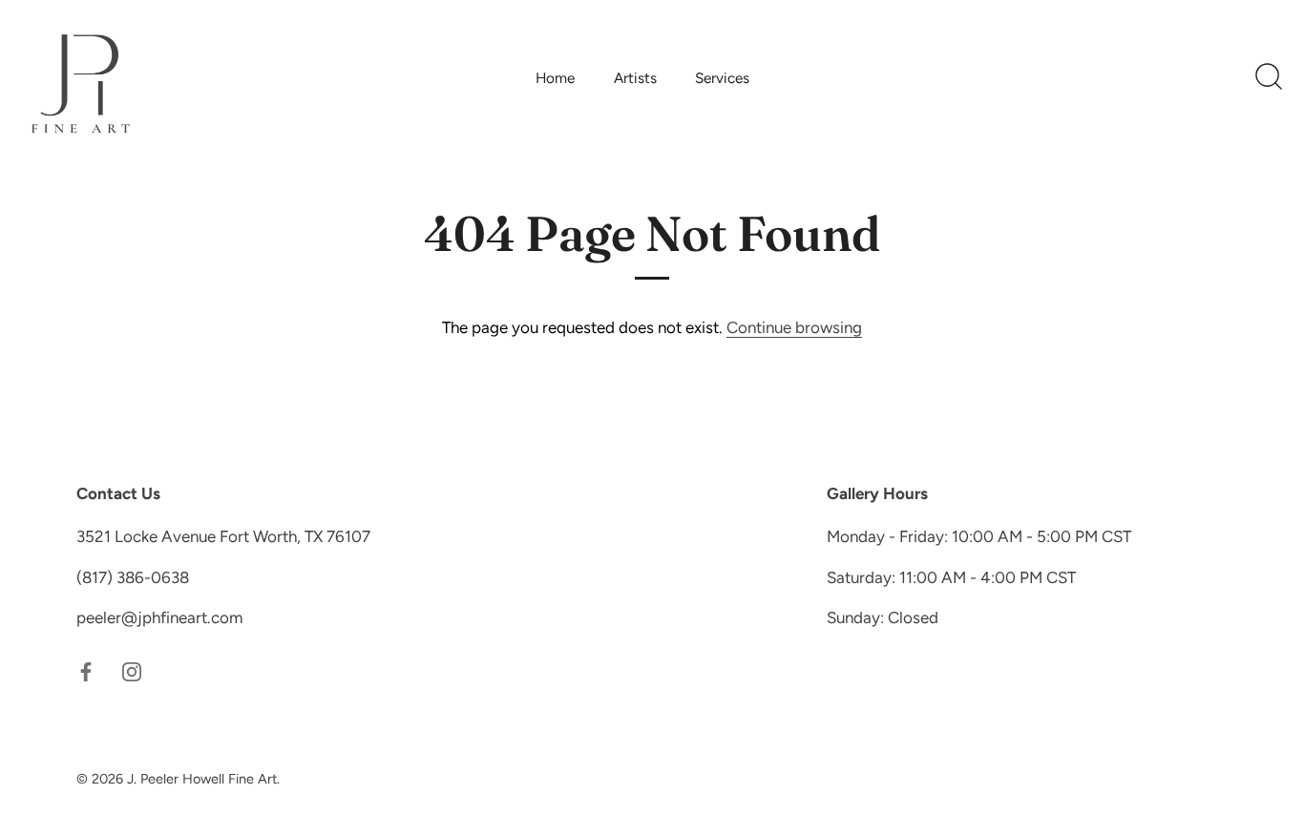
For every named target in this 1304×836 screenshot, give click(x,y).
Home (555, 78)
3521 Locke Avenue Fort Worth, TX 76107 (223, 536)
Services (722, 78)
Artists (635, 78)
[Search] (1269, 77)
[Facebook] (85, 670)
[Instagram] (131, 670)
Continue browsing (794, 327)
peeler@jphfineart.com (159, 617)
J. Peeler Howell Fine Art (202, 778)
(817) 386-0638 (132, 577)
